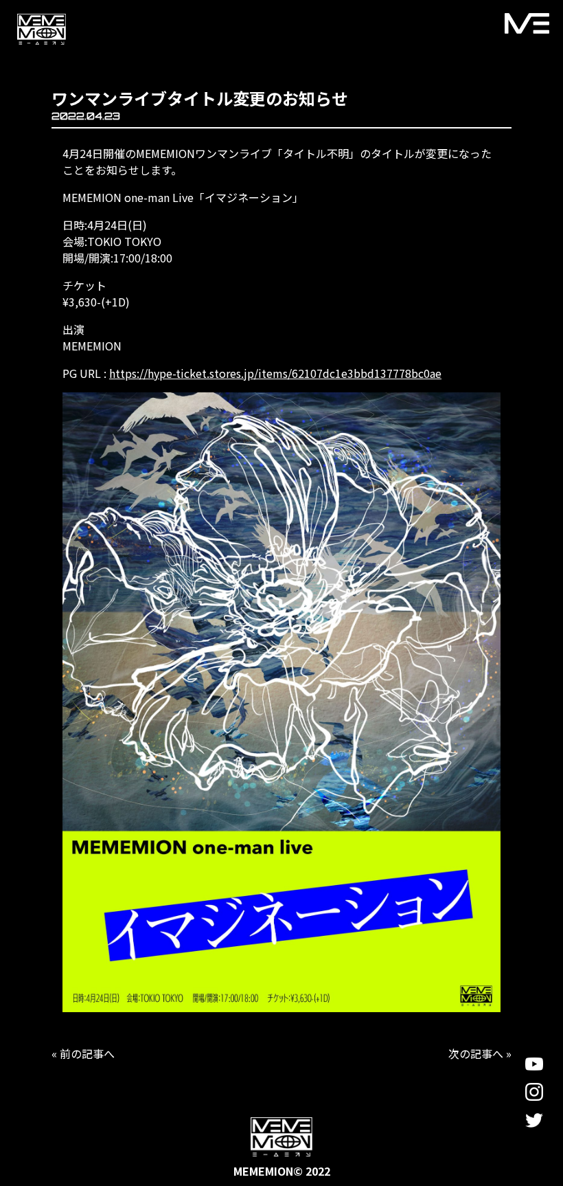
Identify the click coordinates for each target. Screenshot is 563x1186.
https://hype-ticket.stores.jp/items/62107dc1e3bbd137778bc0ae (275, 373)
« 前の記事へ (83, 1053)
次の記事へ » (480, 1053)
